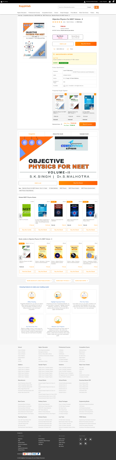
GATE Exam (82, 353)
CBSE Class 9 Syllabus (23, 373)
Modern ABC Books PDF (23, 392)
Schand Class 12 (63, 385)
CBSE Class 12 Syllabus (23, 367)
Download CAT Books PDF (44, 427)
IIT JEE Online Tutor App (64, 419)
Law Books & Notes (42, 361)
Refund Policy (21, 450)
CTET (80, 373)
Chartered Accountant (84, 375)
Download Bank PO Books (24, 404)
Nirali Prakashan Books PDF (24, 383)
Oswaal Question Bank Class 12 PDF (47, 396)
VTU (39, 357)
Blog (97, 12)
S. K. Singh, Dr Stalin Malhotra (71, 78)
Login (101, 1)
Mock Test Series (83, 12)
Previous (20, 215)
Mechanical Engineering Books (86, 404)
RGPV (39, 359)
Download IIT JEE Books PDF (45, 419)
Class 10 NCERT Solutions (65, 371)
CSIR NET (81, 369)
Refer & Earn (62, 438)
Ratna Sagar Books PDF (23, 388)
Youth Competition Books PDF (25, 385)
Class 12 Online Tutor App (65, 423)
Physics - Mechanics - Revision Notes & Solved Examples (42, 262)
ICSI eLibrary (41, 438)
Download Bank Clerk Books (24, 406)
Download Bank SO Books (24, 408)
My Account (61, 440)
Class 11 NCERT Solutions (65, 369)
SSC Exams (82, 359)
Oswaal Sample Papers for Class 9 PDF (47, 394)
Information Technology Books (86, 411)
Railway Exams (82, 350)
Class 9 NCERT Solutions (65, 376)
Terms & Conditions (22, 444)
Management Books (43, 352)
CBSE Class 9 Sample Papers (45, 373)
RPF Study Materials (43, 409)
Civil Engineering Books (84, 408)
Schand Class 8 (62, 392)
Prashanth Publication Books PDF (26, 390)
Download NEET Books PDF (45, 421)
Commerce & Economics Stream (45, 355)
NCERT (20, 361)
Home (19, 15)
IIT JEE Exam (82, 355)
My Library (61, 446)
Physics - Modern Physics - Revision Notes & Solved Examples (57, 262)
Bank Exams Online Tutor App (66, 421)
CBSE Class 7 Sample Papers (45, 376)
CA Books (61, 350)
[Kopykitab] (24, 6)
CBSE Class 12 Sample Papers (45, 367)
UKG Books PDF (83, 392)
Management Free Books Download (87, 423)
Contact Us (19, 433)
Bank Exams (82, 352)
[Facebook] (80, 439)
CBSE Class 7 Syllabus (23, 376)
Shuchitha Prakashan (64, 355)
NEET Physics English (74, 188)
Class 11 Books (21, 352)
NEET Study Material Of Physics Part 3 (72, 220)
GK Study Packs (62, 408)
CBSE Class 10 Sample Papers (45, 371)
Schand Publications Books (65, 383)
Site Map (40, 444)
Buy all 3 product (87, 124)
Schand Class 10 (63, 388)
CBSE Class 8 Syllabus (23, 375)
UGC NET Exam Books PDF (24, 419)
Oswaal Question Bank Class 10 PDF (47, 398)
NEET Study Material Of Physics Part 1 (88, 220)
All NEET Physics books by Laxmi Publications (83, 72)
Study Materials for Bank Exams (25, 411)
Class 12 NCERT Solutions (65, 367)
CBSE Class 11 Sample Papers (45, 369)
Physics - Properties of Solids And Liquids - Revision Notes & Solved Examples (90, 262)
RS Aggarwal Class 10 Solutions (66, 375)
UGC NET (81, 367)
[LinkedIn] (80, 444)
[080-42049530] (109, 1)
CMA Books (61, 353)
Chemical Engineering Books (86, 413)
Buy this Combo (26, 230)
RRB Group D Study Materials (45, 406)
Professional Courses (34, 12)
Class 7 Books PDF (83, 385)
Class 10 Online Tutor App (65, 425)
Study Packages (64, 12)
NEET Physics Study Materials (26, 190)
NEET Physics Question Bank (88, 188)
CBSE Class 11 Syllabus (23, 369)
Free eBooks (74, 12)
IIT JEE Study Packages (64, 406)
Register (105, 1)
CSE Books (81, 406)
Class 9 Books (21, 355)
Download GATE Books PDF (45, 425)
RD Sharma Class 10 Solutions (66, 373)
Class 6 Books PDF (83, 386)
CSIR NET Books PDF (23, 423)
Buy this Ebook (43, 230)
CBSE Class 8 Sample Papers (45, 375)
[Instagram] (85, 444)
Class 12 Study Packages (65, 404)
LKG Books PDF (83, 390)
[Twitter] (85, 439)
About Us (20, 438)
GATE (80, 371)
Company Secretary (83, 376)
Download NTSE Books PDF (45, 423)
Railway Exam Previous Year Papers (46, 413)
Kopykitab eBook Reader (44, 440)
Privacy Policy (21, 442)
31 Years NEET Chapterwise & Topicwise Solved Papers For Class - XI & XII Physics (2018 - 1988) (42, 221)
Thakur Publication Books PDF (25, 386)
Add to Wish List (60, 49)
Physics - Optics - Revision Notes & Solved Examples (73, 262)
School (56, 12)
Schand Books (62, 357)
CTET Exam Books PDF (23, 421)
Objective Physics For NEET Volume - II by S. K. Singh (34, 188)
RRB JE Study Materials (44, 404)
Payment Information (23, 448)
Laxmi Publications (68, 70)
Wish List (61, 444)
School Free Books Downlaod (86, 425)
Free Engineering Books (44, 350)
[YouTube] (90, 439)
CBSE (19, 359)
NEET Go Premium (23, 219)
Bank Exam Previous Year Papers (26, 413)
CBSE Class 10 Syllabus (23, 371)
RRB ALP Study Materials (44, 411)
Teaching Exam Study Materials (25, 427)
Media (19, 446)
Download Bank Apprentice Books (26, 409)
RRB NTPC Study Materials (44, 408)
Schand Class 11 (63, 386)
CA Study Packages (63, 359)
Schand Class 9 (62, 390)
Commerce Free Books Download (87, 427)
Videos (92, 12)
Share (71, 49)
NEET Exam (82, 357)
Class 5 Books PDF (83, 388)
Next (95, 215)
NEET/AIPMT (37, 15)
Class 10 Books (21, 353)
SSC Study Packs (63, 409)
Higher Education (21, 12)
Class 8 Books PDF (83, 383)
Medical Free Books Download (86, 421)
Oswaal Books (21, 357)
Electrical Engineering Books (86, 409)
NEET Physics (46, 15)
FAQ (19, 440)
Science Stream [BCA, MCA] (44, 353)
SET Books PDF (21, 425)
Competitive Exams (47, 12)
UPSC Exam (82, 361)
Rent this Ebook (26, 271)
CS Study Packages (63, 361)
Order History (62, 442)
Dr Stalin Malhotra (53, 188)
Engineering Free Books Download (87, 419)
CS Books (61, 352)
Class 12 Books (21, 350)
